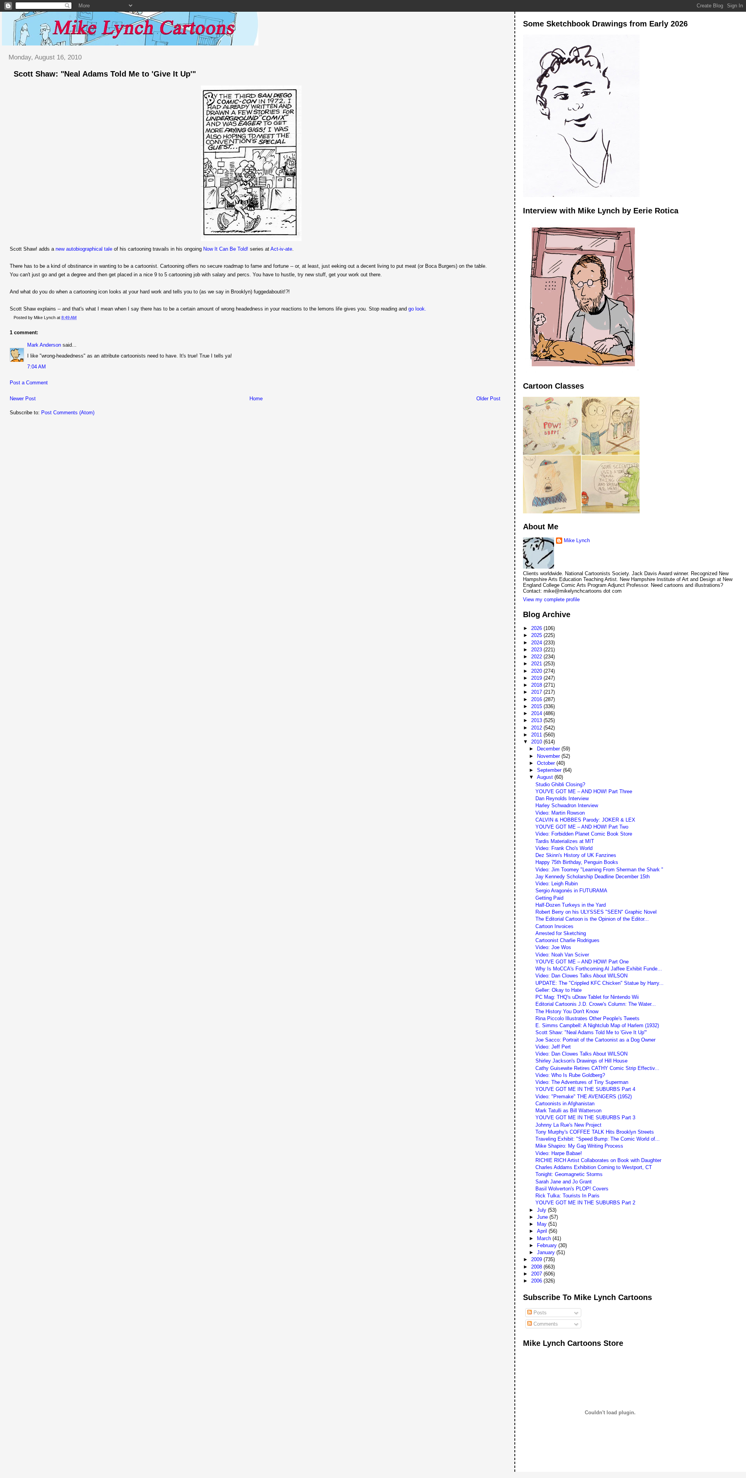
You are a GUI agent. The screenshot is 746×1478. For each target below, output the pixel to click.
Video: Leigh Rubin (556, 883)
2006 (537, 1281)
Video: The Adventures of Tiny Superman (581, 1082)
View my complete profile (551, 599)
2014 (537, 713)
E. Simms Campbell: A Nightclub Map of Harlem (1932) (597, 1025)
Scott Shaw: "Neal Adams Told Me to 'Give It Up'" (105, 74)
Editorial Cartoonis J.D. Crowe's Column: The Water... (595, 1004)
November (549, 756)
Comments (545, 1324)
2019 (537, 678)
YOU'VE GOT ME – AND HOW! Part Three (583, 791)
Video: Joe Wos (553, 947)
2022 (537, 657)
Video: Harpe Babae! (558, 1153)
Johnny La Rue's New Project (568, 1125)
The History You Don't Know (566, 1011)
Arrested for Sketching (560, 933)
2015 (537, 706)
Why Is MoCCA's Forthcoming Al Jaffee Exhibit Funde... (598, 969)
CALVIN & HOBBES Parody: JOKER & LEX (585, 820)
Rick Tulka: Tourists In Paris (567, 1196)
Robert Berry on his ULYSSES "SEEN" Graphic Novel (596, 912)
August (545, 777)
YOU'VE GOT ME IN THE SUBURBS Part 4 (585, 1089)
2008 (537, 1267)
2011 (537, 735)
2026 (537, 628)
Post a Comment (29, 383)
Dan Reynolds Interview (562, 798)
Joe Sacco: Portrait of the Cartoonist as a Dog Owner (595, 1040)
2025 (537, 635)
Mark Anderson (44, 345)
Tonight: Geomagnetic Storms (569, 1174)
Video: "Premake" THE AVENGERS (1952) (583, 1096)
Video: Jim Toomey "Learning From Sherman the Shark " (599, 869)
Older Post (488, 398)
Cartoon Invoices (554, 926)
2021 (537, 664)
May (542, 1224)
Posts (539, 1313)
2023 (537, 650)
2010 (537, 742)
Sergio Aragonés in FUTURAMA (571, 890)
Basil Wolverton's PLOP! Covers (571, 1189)
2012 (537, 728)
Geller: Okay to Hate (558, 990)
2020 (537, 671)
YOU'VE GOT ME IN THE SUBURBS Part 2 (585, 1203)
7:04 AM (36, 367)
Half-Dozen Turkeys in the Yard (570, 905)
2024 (537, 643)
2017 (537, 692)
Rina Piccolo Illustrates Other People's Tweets (587, 1018)
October (546, 763)
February (547, 1245)
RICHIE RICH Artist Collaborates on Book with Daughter (598, 1160)
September (550, 770)
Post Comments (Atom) (67, 412)
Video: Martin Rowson (560, 813)
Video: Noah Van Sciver (562, 955)
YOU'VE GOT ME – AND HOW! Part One (582, 962)
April (543, 1231)
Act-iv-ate (281, 249)
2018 (537, 685)
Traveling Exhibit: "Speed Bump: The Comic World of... (597, 1139)
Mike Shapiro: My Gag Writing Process (579, 1146)
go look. (417, 309)
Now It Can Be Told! (225, 249)
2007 (537, 1274)
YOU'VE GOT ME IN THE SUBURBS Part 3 (585, 1117)
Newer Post (23, 398)
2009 (537, 1259)
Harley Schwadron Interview (566, 805)
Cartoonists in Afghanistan (564, 1103)
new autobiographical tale (84, 249)
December (549, 749)
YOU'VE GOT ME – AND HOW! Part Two (581, 827)
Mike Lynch (577, 540)
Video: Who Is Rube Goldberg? (570, 1075)
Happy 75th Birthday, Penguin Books (576, 862)
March (545, 1238)
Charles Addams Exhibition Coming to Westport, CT (593, 1167)
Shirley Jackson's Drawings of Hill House (581, 1061)
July (542, 1210)
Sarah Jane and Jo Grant (563, 1182)
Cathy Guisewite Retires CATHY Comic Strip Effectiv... (597, 1068)
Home (256, 398)
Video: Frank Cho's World (564, 848)
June (543, 1217)
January (546, 1252)
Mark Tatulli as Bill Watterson (568, 1110)
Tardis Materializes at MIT (564, 841)
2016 (537, 699)
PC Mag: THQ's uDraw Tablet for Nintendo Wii (587, 997)
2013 (537, 720)
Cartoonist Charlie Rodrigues (567, 940)
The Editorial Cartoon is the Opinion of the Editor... (592, 919)
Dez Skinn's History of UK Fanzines (575, 855)
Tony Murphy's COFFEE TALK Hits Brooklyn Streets (594, 1132)
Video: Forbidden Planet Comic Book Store (583, 834)
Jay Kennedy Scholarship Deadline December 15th (592, 876)
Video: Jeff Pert (553, 1047)
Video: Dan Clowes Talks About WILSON (581, 976)
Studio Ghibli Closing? (560, 784)
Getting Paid (549, 898)
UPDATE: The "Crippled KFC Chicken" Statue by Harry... (599, 983)
